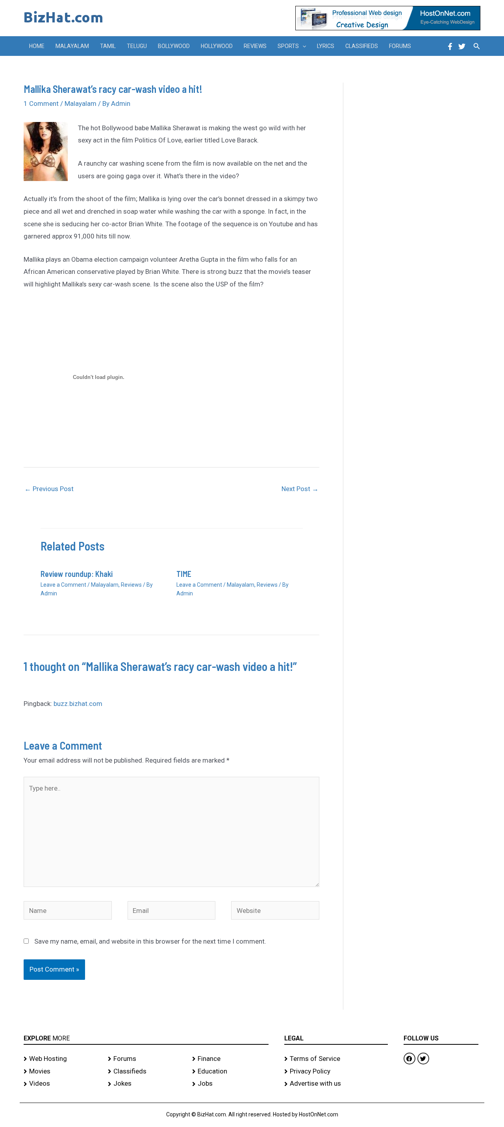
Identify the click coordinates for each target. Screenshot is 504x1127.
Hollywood (217, 46)
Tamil (108, 46)
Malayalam (72, 46)
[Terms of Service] (336, 1059)
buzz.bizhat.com (78, 704)
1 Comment (41, 103)
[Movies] (62, 1071)
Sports (288, 46)
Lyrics (325, 46)
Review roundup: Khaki (77, 573)
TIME (183, 573)
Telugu (137, 46)
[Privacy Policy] (336, 1071)
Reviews (255, 46)
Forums (400, 46)
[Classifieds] (146, 1071)
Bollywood (174, 46)
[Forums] (146, 1059)
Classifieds (361, 46)
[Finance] (230, 1059)
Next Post (300, 489)
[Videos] (62, 1083)
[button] (302, 46)
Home (36, 46)
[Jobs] (230, 1083)
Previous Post (49, 489)
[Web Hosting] (62, 1059)
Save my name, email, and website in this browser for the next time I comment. (150, 941)
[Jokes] (146, 1083)
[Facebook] (450, 46)
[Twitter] (461, 46)
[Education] (230, 1071)
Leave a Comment (63, 585)
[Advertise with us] (336, 1083)
